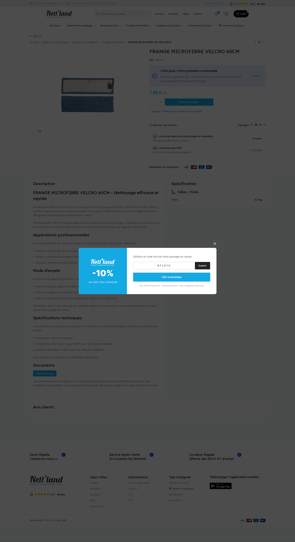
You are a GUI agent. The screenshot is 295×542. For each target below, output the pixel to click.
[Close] (214, 243)
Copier (202, 265)
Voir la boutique (172, 277)
